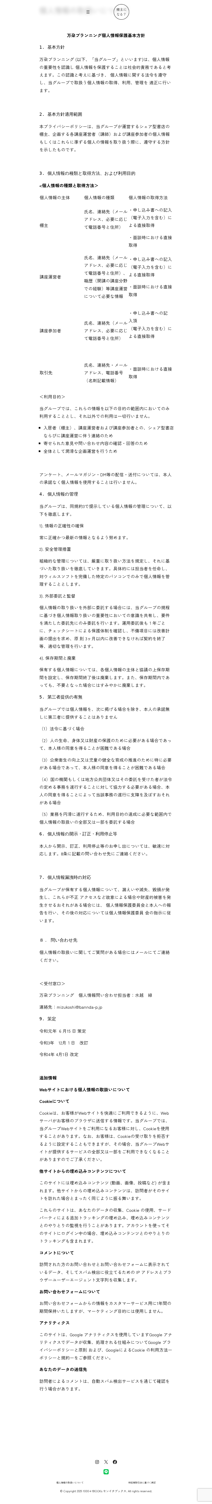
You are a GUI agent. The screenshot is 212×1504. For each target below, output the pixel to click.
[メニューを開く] (88, 12)
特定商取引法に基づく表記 (142, 1482)
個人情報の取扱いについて (70, 1482)
